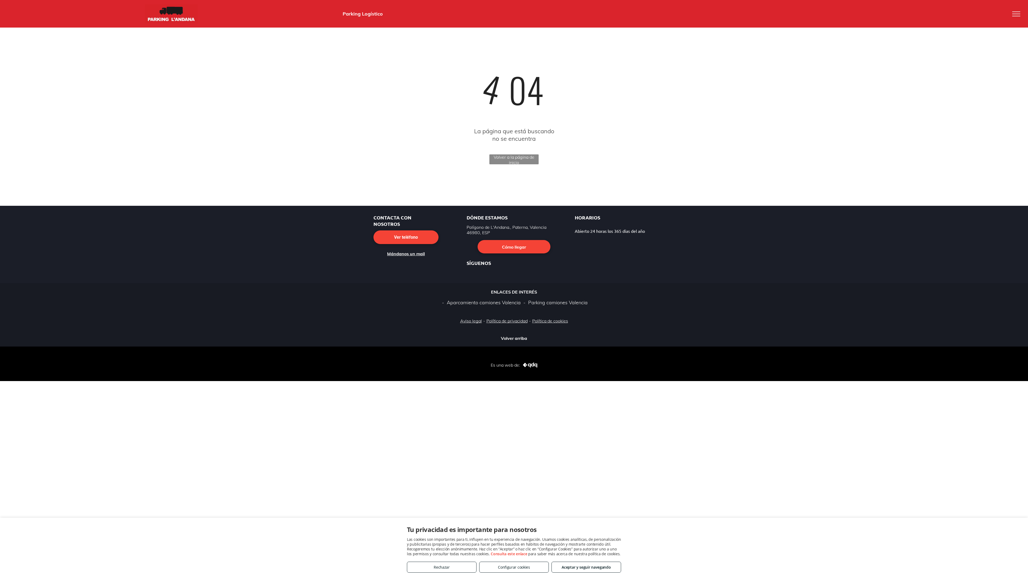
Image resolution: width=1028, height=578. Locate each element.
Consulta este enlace (509, 553)
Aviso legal (471, 321)
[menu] (1016, 14)
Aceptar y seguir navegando (586, 567)
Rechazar (442, 567)
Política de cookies (550, 321)
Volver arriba (514, 337)
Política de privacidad (507, 321)
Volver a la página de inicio (514, 159)
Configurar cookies (514, 567)
